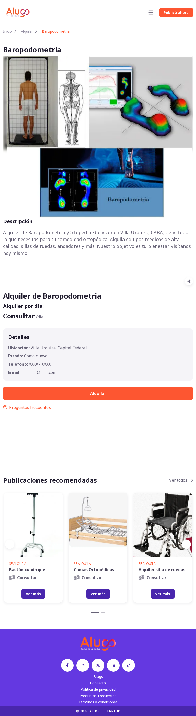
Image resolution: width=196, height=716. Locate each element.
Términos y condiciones (98, 702)
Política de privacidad (98, 689)
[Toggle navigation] (150, 12)
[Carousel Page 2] (103, 612)
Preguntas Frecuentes (98, 695)
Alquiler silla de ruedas (162, 569)
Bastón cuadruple (27, 569)
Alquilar (27, 31)
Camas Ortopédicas (94, 569)
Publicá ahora (176, 12)
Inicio (7, 31)
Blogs (98, 676)
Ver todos (178, 480)
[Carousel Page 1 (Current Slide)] (95, 612)
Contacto (98, 682)
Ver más (33, 593)
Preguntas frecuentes (30, 407)
